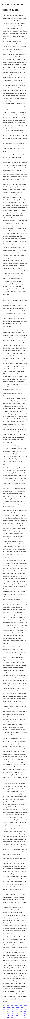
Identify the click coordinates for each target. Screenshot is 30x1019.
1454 (25, 1005)
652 (25, 1011)
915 (22, 1007)
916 (17, 1013)
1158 (16, 1005)
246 (17, 1015)
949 (3, 1005)
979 (21, 1009)
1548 (17, 1009)
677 (17, 1011)
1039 (4, 1009)
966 (12, 1011)
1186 (8, 1007)
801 (3, 1013)
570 (20, 1017)
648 (8, 1017)
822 (8, 1009)
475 (25, 1015)
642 (12, 1015)
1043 (25, 1017)
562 (8, 1005)
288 (12, 1005)
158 (21, 1013)
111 (25, 1013)
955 (16, 1017)
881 (12, 1017)
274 (3, 1011)
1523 (17, 1007)
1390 (4, 1007)
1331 (26, 1009)
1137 (8, 1011)
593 (3, 1017)
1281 (8, 1015)
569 (3, 1015)
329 (13, 1007)
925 (21, 1005)
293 (21, 1015)
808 (12, 1009)
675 (21, 1011)
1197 (12, 1013)
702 (8, 1013)
